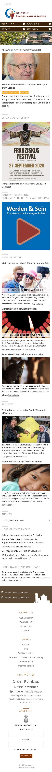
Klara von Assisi (25, 546)
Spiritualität (22, 695)
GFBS (14, 695)
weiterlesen (21, 456)
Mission (38, 691)
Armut (35, 699)
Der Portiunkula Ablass (30, 550)
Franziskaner (26, 13)
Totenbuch (30, 687)
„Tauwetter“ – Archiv (32, 535)
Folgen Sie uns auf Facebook (17, 592)
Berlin (30, 702)
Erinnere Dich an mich (27, 749)
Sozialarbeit (13, 92)
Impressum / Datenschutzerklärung (26, 657)
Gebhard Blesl (8, 546)
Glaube (12, 699)
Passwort (26, 739)
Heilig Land (20, 699)
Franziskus (31, 681)
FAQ (26, 649)
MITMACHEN (32, 29)
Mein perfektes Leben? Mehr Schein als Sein (25, 263)
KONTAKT (6, 29)
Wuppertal (24, 92)
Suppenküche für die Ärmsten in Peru (22, 461)
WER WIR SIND (8, 24)
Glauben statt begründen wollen (19, 308)
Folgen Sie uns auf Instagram (17, 597)
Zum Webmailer (26, 661)
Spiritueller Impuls (21, 691)
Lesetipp (29, 699)
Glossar (26, 644)
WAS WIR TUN (33, 24)
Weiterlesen (37, 304)
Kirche (18, 687)
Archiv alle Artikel (26, 653)
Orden (4, 92)
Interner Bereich (26, 665)
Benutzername (26, 729)
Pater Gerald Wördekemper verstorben (23, 354)
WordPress (31, 767)
